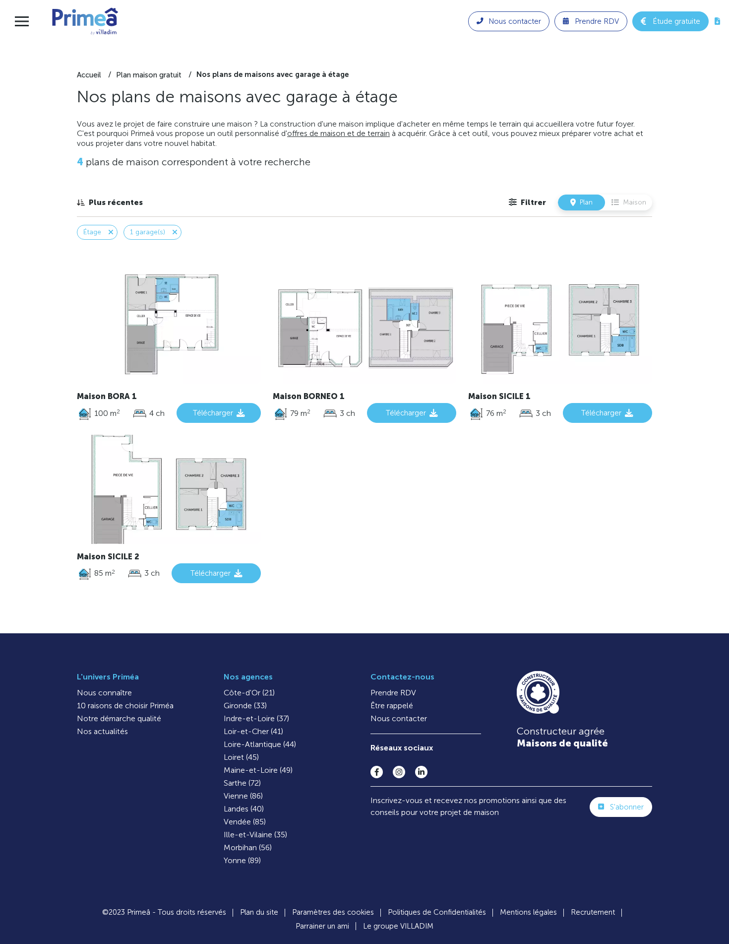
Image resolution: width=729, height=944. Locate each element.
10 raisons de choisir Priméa (125, 705)
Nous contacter (398, 718)
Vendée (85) (245, 821)
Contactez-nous (402, 676)
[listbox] (110, 202)
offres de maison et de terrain (338, 133)
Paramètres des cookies (333, 912)
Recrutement (593, 912)
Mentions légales (528, 912)
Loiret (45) (241, 757)
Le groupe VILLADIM (398, 926)
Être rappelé (391, 705)
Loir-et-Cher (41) (253, 731)
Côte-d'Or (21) (249, 692)
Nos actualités (102, 731)
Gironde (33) (245, 705)
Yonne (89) (242, 860)
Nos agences (248, 676)
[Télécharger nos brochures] (717, 21)
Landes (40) (244, 808)
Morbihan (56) (248, 847)
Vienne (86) (243, 796)
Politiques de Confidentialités (437, 912)
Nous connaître (104, 692)
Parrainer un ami (322, 926)
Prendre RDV (393, 692)
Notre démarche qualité (119, 718)
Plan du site (259, 912)
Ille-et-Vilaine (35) (255, 834)
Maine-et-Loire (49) (258, 770)
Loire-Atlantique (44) (260, 744)
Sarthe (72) (242, 783)
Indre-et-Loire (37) (256, 718)
